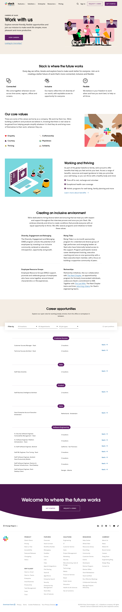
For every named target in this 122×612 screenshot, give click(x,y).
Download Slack (8, 604)
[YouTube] (114, 526)
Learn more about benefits (75, 193)
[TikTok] (118, 526)
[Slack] (9, 4)
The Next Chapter (74, 275)
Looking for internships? (13, 43)
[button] (27, 327)
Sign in (83, 4)
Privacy (19, 605)
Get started (111, 4)
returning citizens (83, 286)
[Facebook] (106, 526)
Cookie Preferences (34, 605)
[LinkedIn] (98, 526)
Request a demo (95, 4)
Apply (103, 344)
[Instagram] (102, 526)
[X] (110, 526)
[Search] (78, 4)
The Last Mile (80, 283)
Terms (25, 605)
